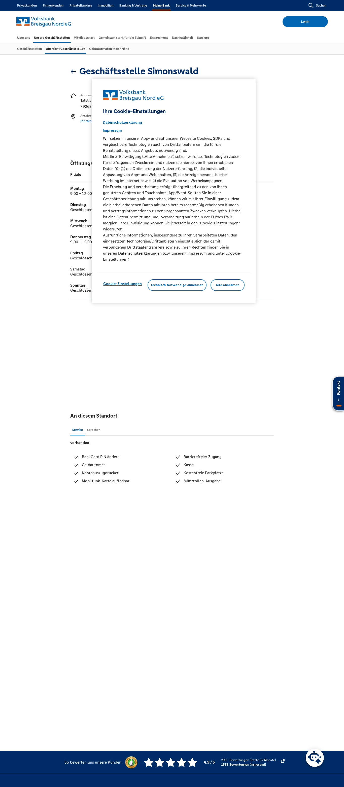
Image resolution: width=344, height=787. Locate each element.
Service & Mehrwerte (191, 6)
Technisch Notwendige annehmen (177, 285)
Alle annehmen (227, 285)
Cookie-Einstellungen (122, 283)
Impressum (112, 130)
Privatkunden (27, 6)
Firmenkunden (53, 6)
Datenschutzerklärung (122, 122)
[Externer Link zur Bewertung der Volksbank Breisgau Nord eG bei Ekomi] (283, 762)
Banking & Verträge (133, 6)
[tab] (23, 38)
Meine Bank (161, 6)
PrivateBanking (81, 6)
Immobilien (105, 6)
